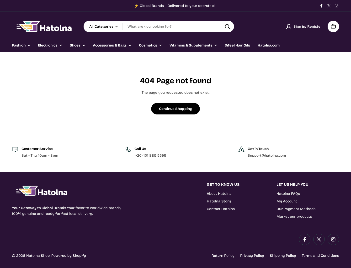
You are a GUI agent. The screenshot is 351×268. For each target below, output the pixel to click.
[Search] (227, 26)
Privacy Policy (252, 255)
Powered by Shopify (68, 255)
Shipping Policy (283, 255)
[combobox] (159, 26)
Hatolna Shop (38, 255)
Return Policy (223, 255)
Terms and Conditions (320, 255)
